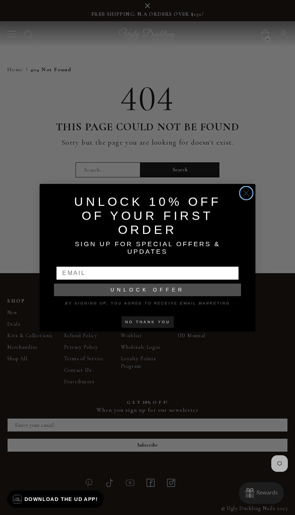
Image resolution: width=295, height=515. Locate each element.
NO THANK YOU (147, 322)
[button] (55, 499)
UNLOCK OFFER (147, 290)
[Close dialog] (246, 193)
